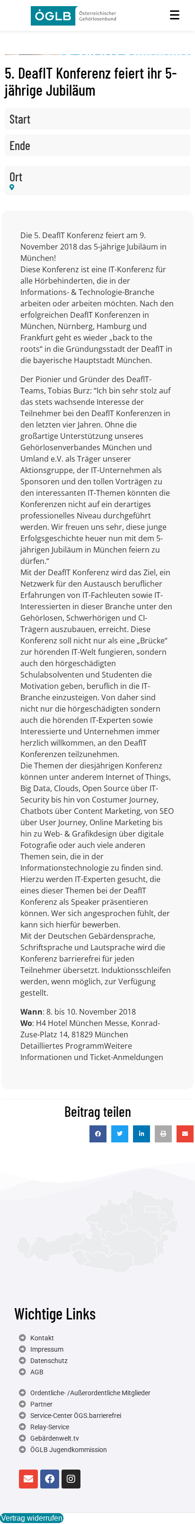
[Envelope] (28, 1479)
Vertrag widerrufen (31, 1518)
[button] (97, 1133)
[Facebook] (49, 1479)
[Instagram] (71, 1479)
